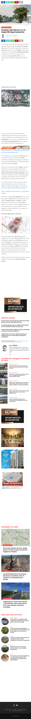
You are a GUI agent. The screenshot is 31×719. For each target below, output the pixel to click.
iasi (21, 342)
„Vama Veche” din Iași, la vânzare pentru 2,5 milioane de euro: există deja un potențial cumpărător (14, 335)
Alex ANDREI (13, 35)
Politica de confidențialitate (16, 710)
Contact (15, 709)
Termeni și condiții (22, 709)
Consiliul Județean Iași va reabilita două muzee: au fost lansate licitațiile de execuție (15, 325)
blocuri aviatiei (8, 342)
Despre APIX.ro (8, 709)
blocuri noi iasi (16, 342)
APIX (18, 716)
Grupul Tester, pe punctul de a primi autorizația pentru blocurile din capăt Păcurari (15, 321)
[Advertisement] (15, 74)
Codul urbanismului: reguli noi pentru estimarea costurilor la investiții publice (15, 330)
